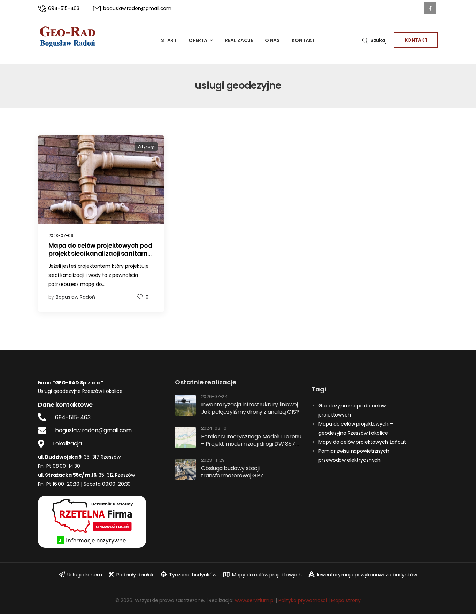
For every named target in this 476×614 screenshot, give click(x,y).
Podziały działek (135, 574)
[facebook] (430, 8)
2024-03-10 (214, 429)
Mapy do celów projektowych (266, 574)
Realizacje (239, 40)
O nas (272, 40)
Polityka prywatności (302, 600)
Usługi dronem (84, 574)
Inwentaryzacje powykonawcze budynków (367, 574)
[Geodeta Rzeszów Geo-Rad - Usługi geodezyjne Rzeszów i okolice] (67, 36)
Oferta (198, 40)
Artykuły (146, 146)
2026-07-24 (214, 397)
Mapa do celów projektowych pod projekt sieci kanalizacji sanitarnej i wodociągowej (100, 253)
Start (169, 40)
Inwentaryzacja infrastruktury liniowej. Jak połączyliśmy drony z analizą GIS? (250, 408)
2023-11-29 (213, 461)
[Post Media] (101, 179)
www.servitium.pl (255, 600)
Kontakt (303, 40)
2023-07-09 (61, 236)
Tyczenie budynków (192, 574)
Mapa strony (346, 600)
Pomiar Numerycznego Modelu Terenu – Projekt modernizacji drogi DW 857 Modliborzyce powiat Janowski (251, 444)
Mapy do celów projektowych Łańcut (362, 441)
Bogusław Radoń (75, 297)
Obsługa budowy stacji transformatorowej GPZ (232, 472)
